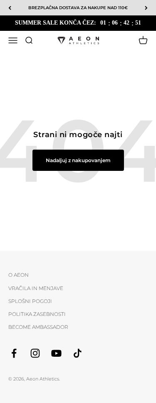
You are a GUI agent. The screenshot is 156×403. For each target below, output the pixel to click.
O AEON (18, 275)
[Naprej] (146, 7)
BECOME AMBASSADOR (38, 327)
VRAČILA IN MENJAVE (35, 288)
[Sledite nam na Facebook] (14, 353)
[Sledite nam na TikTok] (77, 353)
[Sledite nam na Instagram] (35, 353)
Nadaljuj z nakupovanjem (78, 160)
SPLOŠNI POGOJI (30, 301)
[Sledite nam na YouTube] (56, 353)
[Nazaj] (9, 7)
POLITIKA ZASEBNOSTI (37, 314)
